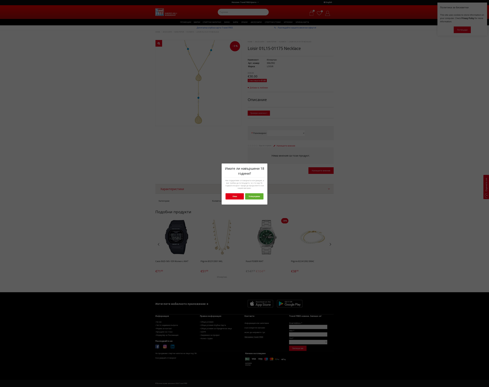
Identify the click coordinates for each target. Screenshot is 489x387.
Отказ (235, 196)
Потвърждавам (254, 196)
